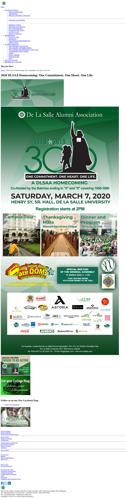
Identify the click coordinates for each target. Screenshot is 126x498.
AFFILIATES (13, 14)
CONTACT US (14, 32)
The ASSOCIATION (11, 10)
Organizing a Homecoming (8, 471)
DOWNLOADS (14, 57)
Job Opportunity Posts (7, 469)
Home (3, 70)
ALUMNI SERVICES (12, 44)
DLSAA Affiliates (6, 433)
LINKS (11, 53)
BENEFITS (12, 39)
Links (2, 476)
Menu (2, 7)
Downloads (4, 477)
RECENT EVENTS (11, 60)
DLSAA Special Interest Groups (10, 434)
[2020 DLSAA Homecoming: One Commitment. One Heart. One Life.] (32, 105)
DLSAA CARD (14, 37)
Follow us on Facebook (12, 404)
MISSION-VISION (15, 25)
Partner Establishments (7, 458)
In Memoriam (4, 440)
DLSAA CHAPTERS (16, 12)
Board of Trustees (6, 446)
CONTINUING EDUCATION (18, 51)
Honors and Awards (6, 438)
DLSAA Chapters (6, 431)
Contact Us (4, 447)
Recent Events (5, 437)
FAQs (10, 58)
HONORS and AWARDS (17, 20)
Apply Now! (4, 459)
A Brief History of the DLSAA (9, 443)
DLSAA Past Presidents (7, 444)
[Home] (26, 5)
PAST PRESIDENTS (15, 28)
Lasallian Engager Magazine (9, 474)
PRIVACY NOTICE (15, 34)
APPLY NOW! (13, 42)
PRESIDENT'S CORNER (13, 62)
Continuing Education (7, 473)
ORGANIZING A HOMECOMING (20, 48)
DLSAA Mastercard (6, 466)
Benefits (3, 456)
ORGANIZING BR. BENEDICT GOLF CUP (23, 50)
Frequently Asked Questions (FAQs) (11, 479)
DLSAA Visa (4, 464)
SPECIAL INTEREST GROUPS (19, 15)
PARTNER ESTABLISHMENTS (19, 41)
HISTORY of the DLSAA (17, 27)
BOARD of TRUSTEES (16, 30)
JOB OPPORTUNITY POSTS (18, 46)
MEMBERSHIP (10, 35)
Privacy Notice (5, 450)
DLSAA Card (4, 455)
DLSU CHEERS (14, 55)
